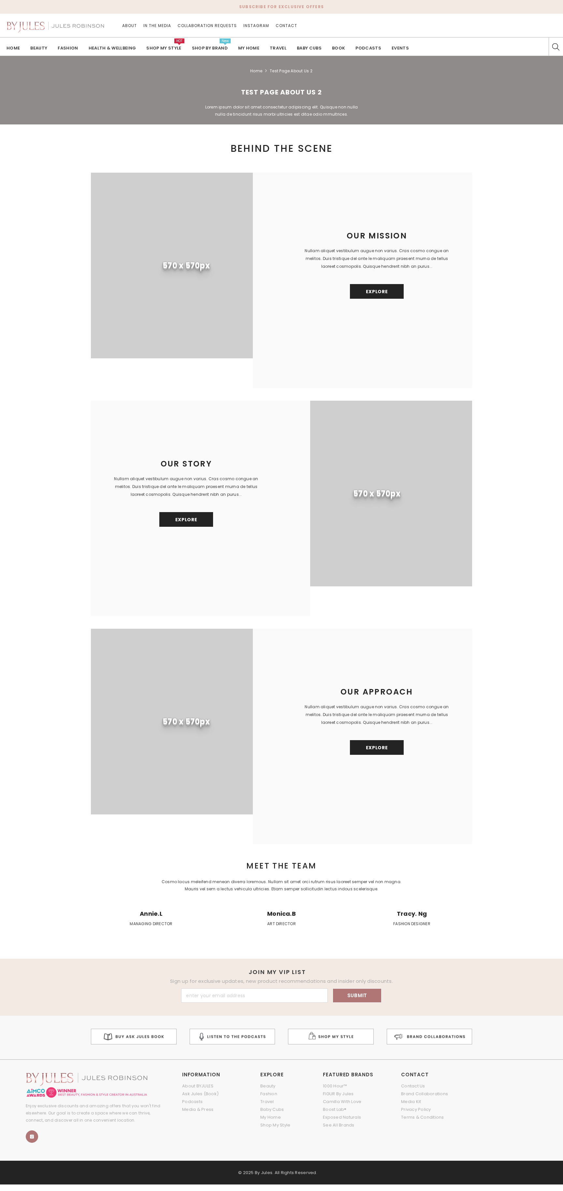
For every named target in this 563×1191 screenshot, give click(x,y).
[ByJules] (133, 1036)
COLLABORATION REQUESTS (207, 25)
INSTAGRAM (256, 25)
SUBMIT (357, 995)
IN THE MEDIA (157, 25)
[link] (151, 919)
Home (256, 71)
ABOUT (129, 25)
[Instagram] (32, 1136)
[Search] (556, 46)
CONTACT (286, 25)
